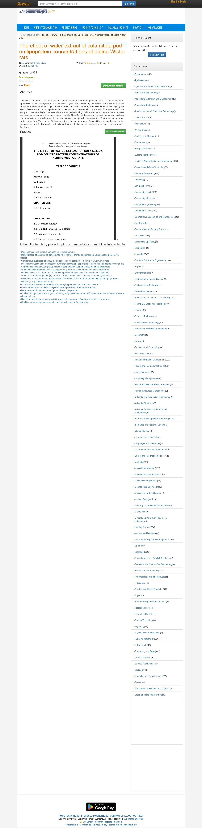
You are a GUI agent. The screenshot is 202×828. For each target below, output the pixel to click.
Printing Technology (144, 620)
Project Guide (69, 27)
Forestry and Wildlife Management (151, 328)
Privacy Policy (100, 824)
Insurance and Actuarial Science (150, 424)
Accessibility (130, 824)
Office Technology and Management (152, 539)
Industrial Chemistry (144, 403)
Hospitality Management (146, 378)
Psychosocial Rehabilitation (147, 632)
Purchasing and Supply (145, 651)
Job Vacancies (154, 27)
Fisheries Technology (145, 316)
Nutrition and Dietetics (145, 533)
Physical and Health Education (149, 589)
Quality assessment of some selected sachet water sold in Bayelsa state (55, 302)
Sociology (139, 669)
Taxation (139, 682)
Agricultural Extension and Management (153, 98)
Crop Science (141, 235)
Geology (139, 340)
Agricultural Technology (146, 105)
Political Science (142, 607)
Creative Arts (141, 222)
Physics (138, 595)
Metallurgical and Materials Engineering (153, 505)
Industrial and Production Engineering (152, 396)
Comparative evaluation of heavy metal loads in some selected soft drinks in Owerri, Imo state (65, 260)
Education (139, 254)
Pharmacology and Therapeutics (150, 576)
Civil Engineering (142, 185)
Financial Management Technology (151, 303)
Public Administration (144, 638)
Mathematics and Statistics (147, 474)
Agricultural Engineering (146, 92)
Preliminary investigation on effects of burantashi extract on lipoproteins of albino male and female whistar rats (72, 263)
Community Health (143, 191)
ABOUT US (130, 815)
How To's (138, 27)
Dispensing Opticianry (145, 241)
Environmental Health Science (149, 278)
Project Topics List (92, 27)
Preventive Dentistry (144, 613)
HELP (140, 815)
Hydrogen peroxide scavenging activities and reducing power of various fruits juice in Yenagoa (65, 299)
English (138, 266)
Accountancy (141, 73)
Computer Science (143, 210)
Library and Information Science (150, 455)
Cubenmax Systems (133, 818)
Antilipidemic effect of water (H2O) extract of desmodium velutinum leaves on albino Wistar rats (65, 266)
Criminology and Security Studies (150, 229)
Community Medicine (144, 198)
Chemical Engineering (145, 173)
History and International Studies (150, 365)
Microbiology (141, 511)
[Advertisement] (115, 16)
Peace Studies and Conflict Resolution (152, 558)
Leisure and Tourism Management (151, 449)
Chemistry (139, 179)
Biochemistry (33, 34)
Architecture (140, 123)
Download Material (114, 85)
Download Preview (116, 131)
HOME (62, 815)
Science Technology (144, 663)
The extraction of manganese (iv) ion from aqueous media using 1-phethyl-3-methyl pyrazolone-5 (66, 275)
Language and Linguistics (147, 437)
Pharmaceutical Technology (148, 570)
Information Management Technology (152, 418)
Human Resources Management (150, 390)
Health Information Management (150, 359)
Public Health (141, 644)
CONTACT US (116, 815)
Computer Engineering (145, 204)
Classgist (24, 4)
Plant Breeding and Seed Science (150, 601)
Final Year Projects (118, 27)
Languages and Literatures (147, 443)
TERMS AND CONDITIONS (95, 815)
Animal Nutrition (142, 117)
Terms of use (115, 824)
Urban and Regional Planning (148, 694)
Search (130, 3)
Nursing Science (142, 526)
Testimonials (71, 824)
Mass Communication (145, 468)
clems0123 (33, 65)
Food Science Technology (147, 322)
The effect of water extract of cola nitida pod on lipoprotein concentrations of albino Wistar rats (65, 269)
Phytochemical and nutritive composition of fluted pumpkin (48, 251)
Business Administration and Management (154, 160)
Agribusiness (141, 80)
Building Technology (144, 154)
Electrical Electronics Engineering (150, 260)
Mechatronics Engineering (147, 486)
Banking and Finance (145, 136)
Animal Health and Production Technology (154, 111)
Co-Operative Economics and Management (155, 216)
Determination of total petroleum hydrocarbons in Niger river (49, 290)
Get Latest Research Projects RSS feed (102, 821)
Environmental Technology (147, 285)
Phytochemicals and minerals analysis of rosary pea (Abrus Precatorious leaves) (58, 287)
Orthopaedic (140, 551)
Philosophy (140, 582)
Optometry (140, 545)
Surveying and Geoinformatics (149, 676)
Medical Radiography (145, 499)
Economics (140, 247)
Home (26, 27)
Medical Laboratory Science (148, 492)
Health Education (143, 353)
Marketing (139, 461)
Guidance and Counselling (147, 347)
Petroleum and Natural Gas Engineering (153, 564)
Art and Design (142, 129)
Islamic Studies (142, 430)
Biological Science (143, 148)
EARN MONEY (74, 815)
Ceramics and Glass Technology (150, 167)
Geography (140, 334)
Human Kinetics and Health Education (152, 384)
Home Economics (143, 372)
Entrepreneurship (143, 272)
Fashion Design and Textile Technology (153, 297)
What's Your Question (45, 27)
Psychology (140, 626)
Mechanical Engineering (146, 480)
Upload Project (157, 54)
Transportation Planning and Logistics (152, 688)
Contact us (85, 824)
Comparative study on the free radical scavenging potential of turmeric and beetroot (60, 284)
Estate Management (144, 291)
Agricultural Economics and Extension (152, 86)
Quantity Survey (142, 657)
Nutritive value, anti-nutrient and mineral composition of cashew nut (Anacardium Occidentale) (65, 272)
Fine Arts (139, 309)
